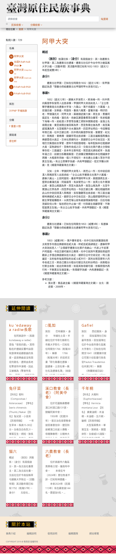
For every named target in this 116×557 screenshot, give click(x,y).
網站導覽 (94, 533)
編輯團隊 (73, 533)
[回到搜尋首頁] (48, 8)
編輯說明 (31, 533)
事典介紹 (11, 533)
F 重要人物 (15, 126)
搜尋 (105, 19)
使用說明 (52, 533)
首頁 (21, 29)
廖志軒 (12, 141)
